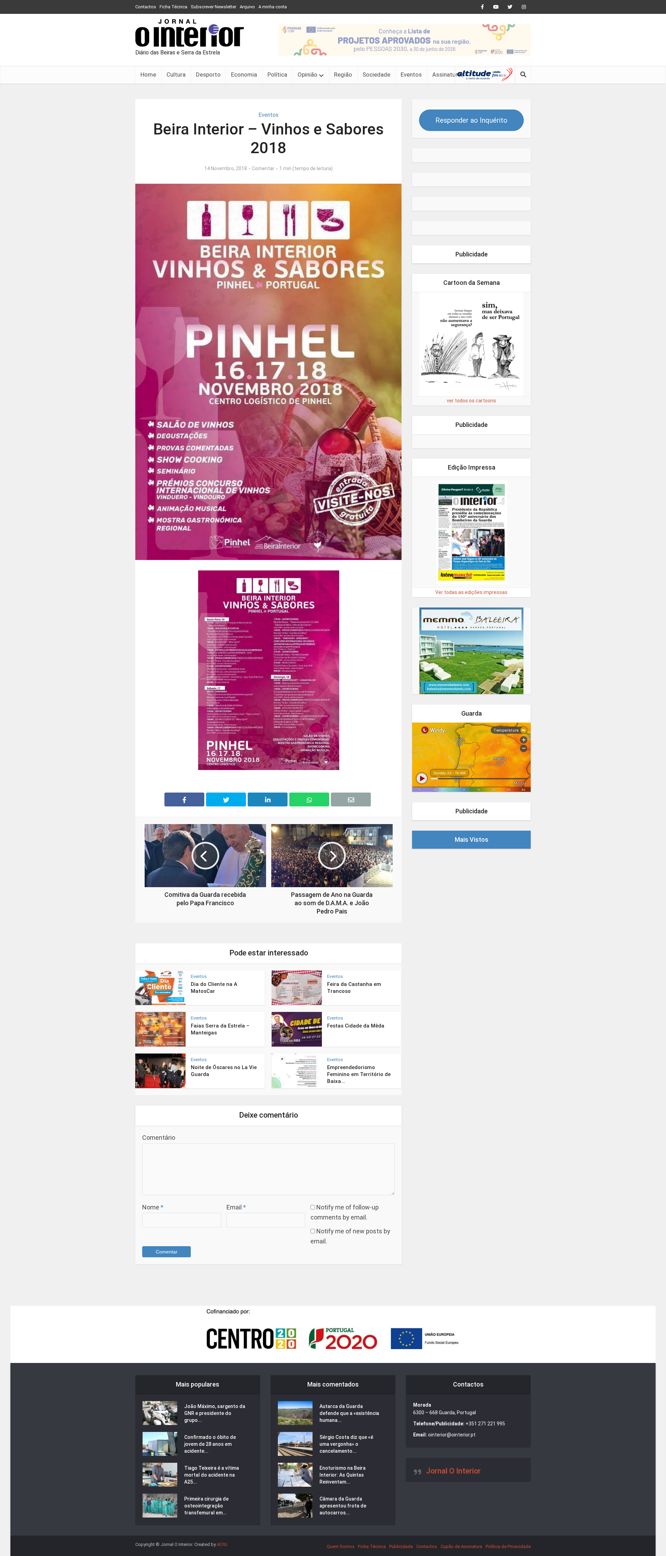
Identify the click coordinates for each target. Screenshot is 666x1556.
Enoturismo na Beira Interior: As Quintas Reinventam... (342, 1475)
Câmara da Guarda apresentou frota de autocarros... (342, 1505)
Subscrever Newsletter (213, 6)
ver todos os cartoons (471, 400)
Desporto (208, 74)
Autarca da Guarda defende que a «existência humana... (349, 1413)
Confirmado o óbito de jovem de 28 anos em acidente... (210, 1444)
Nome (152, 1207)
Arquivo (247, 6)
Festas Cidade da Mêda (355, 1026)
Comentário (158, 1137)
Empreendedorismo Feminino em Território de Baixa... (359, 1074)
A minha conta (272, 6)
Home (148, 74)
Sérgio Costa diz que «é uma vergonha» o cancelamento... (346, 1444)
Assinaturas (448, 74)
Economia (244, 74)
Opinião (307, 74)
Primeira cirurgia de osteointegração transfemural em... (206, 1505)
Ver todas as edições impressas (471, 592)
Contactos (145, 6)
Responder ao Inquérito (471, 120)
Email (236, 1207)
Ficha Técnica (173, 6)
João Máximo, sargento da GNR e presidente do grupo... (214, 1413)
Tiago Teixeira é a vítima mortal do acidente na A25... (211, 1475)
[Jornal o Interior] (189, 33)
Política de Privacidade (508, 1546)
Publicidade (401, 1546)
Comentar (263, 168)
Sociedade (376, 74)
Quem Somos (341, 1546)
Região (343, 74)
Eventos (411, 74)
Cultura (176, 74)
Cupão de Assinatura (461, 1546)
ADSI (222, 1544)
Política (277, 74)
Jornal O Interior (453, 1471)
